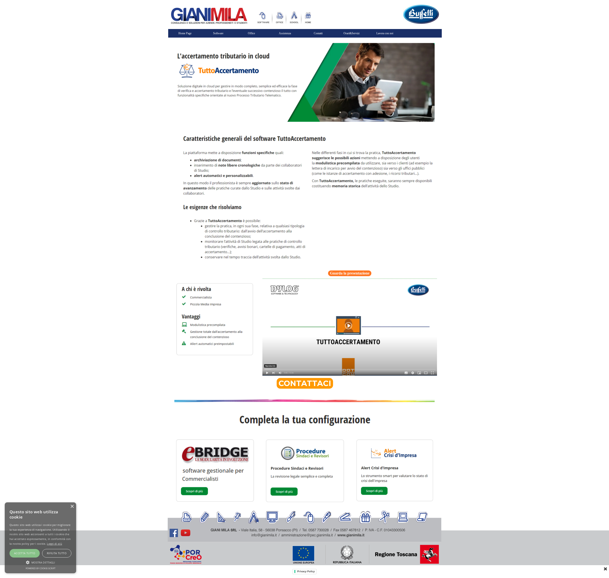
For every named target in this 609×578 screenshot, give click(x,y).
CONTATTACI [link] (305, 383)
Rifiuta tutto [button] (57, 553)
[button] (40, 562)
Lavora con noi (384, 33)
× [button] (72, 506)
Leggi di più (54, 543)
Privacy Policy (306, 571)
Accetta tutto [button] (24, 553)
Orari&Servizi (351, 33)
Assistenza (285, 33)
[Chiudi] (605, 569)
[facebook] (174, 533)
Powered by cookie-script (40, 568)
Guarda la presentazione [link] (349, 273)
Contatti (318, 33)
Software (218, 33)
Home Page (185, 33)
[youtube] (186, 533)
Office (251, 33)
